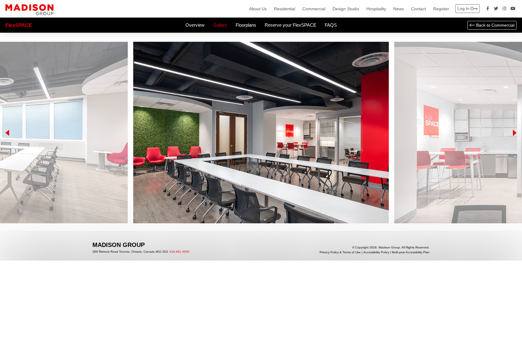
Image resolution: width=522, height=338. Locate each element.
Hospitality (376, 9)
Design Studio (346, 9)
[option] (261, 132)
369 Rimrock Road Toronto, (130, 251)
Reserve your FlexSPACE (290, 25)
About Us (258, 9)
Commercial (313, 9)
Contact (418, 9)
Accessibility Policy (376, 252)
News (398, 9)
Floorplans (246, 25)
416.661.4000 (179, 251)
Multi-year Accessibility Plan (411, 252)
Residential (284, 9)
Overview (195, 25)
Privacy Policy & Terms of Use (340, 252)
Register (441, 9)
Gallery (220, 25)
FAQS (331, 25)
